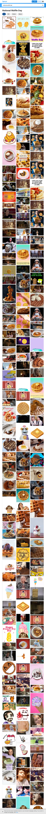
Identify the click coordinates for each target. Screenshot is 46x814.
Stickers (14, 14)
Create (35, 1)
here (17, 812)
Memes (20, 14)
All (4, 14)
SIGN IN (39, 1)
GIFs (8, 14)
